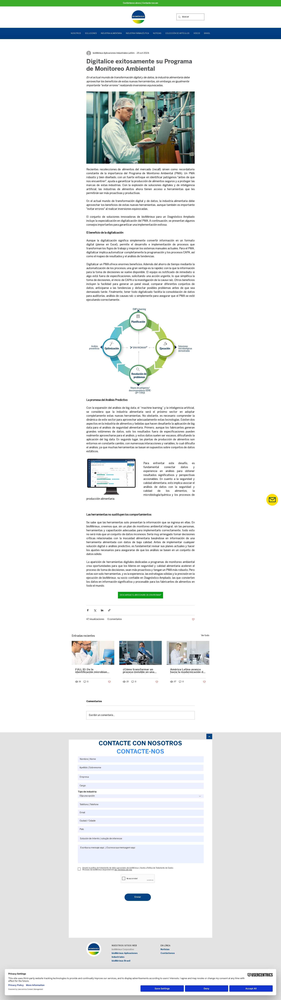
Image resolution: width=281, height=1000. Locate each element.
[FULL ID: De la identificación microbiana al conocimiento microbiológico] (93, 653)
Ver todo (205, 636)
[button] (91, 33)
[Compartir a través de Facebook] (87, 610)
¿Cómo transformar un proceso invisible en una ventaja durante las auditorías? (138, 671)
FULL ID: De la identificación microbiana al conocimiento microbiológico (92, 671)
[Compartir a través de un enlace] (109, 610)
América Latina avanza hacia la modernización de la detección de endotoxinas (187, 671)
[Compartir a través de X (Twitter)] (95, 610)
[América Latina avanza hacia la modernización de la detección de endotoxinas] (188, 653)
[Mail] (272, 500)
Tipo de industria (87, 792)
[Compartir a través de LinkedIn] (102, 610)
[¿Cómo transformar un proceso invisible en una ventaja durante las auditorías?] (140, 653)
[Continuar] (209, 737)
